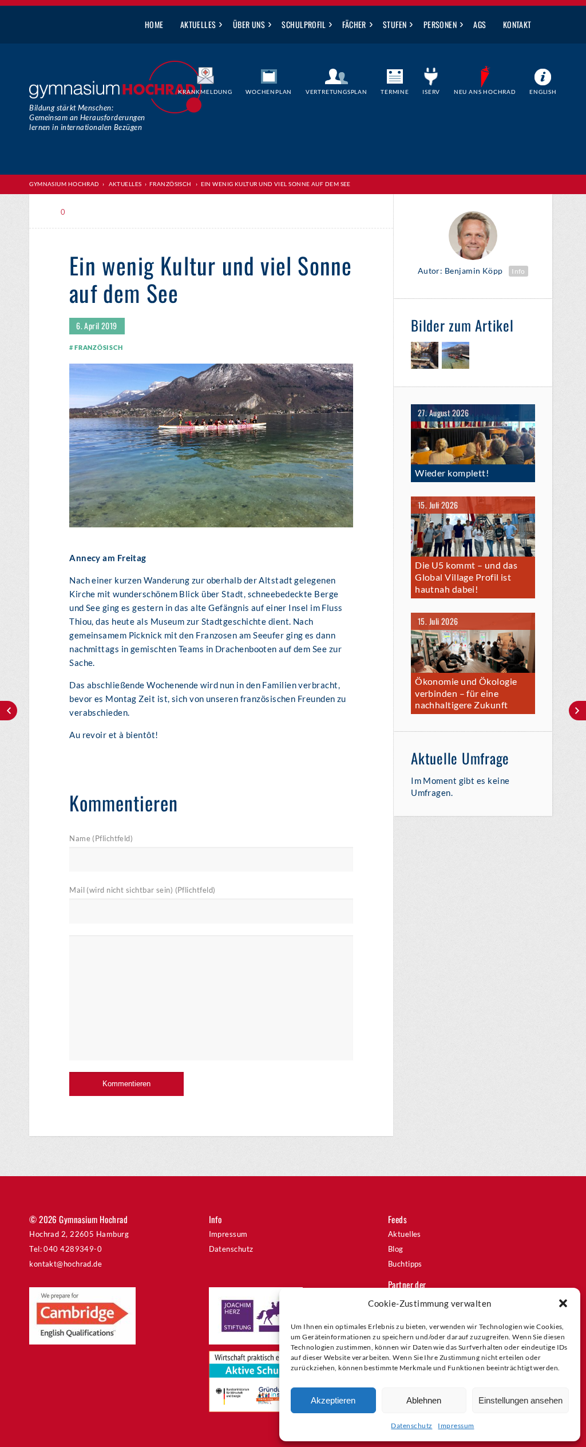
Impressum (456, 1425)
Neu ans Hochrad (485, 91)
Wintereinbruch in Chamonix (577, 710)
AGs (479, 24)
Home (154, 24)
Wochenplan (269, 91)
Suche (548, 25)
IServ (431, 91)
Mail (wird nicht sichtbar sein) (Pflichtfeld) (142, 889)
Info (518, 271)
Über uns (249, 24)
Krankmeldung (205, 91)
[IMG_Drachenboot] (455, 357)
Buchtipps (405, 1263)
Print (94, 212)
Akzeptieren (333, 1400)
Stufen (395, 24)
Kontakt (517, 24)
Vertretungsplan (336, 91)
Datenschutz (411, 1425)
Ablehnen (423, 1400)
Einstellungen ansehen (520, 1400)
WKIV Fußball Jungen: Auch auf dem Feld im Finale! (8, 710)
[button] (563, 1303)
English (543, 91)
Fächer (354, 24)
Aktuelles (198, 24)
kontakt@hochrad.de (65, 1263)
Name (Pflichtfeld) (101, 838)
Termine (395, 91)
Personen (440, 24)
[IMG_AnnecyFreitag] (424, 357)
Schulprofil (304, 24)
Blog (395, 1248)
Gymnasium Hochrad (64, 183)
